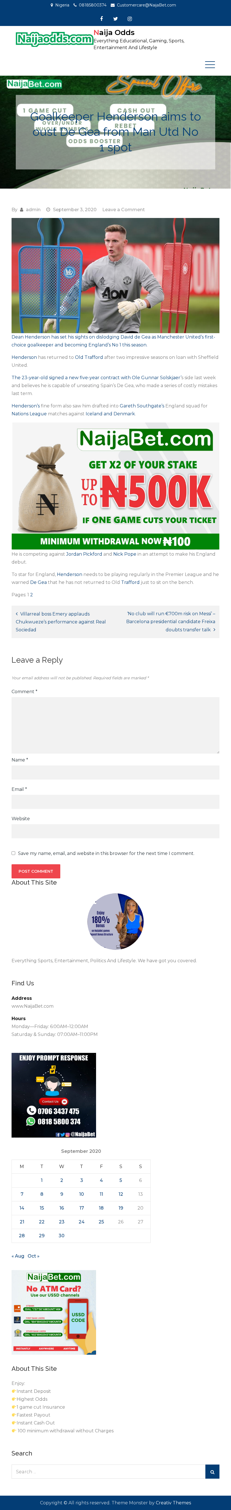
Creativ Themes (173, 1502)
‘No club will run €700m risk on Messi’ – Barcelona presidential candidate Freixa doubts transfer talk (170, 621)
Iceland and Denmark (110, 413)
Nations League (30, 413)
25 (101, 1222)
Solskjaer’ (170, 377)
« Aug (18, 1256)
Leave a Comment (123, 209)
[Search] (212, 1472)
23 (62, 1222)
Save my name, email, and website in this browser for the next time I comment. (106, 853)
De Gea (38, 582)
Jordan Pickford (84, 554)
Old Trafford (89, 357)
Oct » (33, 1256)
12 (121, 1194)
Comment (24, 691)
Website (21, 818)
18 (101, 1208)
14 (21, 1208)
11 (101, 1194)
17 (81, 1208)
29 (42, 1235)
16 (61, 1208)
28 (22, 1235)
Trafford (131, 582)
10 (81, 1194)
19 (121, 1208)
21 (22, 1222)
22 (42, 1222)
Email (19, 789)
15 (42, 1208)
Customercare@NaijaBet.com (146, 5)
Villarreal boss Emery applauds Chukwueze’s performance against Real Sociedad (61, 621)
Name (20, 760)
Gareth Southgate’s (142, 406)
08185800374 (92, 5)
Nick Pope (124, 554)
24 (82, 1222)
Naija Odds (114, 32)
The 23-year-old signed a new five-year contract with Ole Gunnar (86, 377)
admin (33, 209)
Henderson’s (26, 406)
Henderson (25, 357)
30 (62, 1235)
